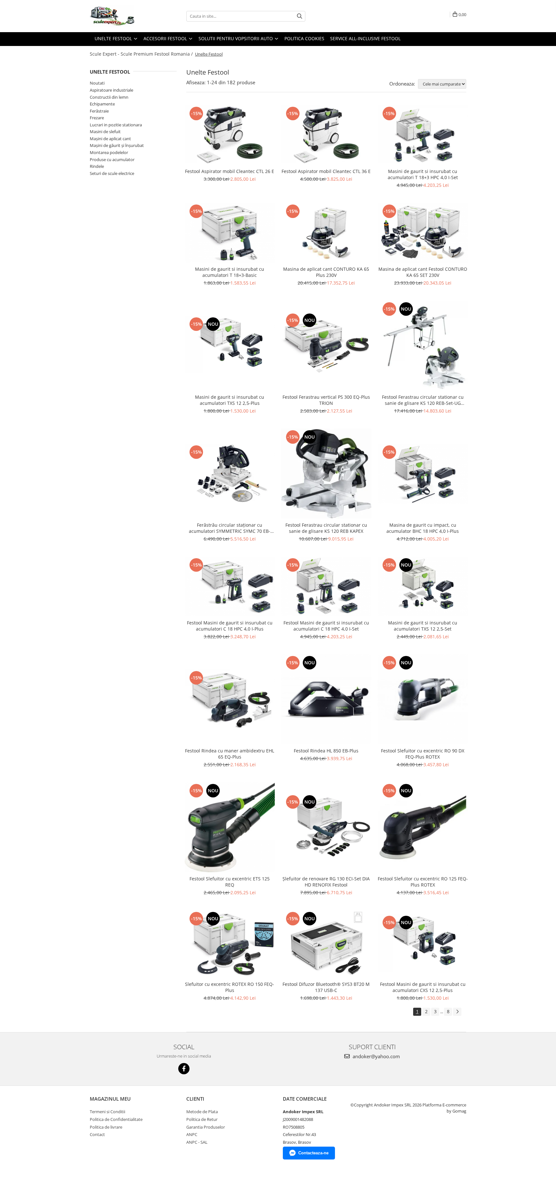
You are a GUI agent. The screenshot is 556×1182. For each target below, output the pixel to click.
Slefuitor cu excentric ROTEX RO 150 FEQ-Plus (229, 987)
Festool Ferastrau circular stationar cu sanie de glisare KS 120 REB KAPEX (326, 528)
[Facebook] (184, 1068)
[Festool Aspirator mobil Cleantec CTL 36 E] (326, 135)
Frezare (97, 118)
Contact (97, 1134)
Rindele (97, 166)
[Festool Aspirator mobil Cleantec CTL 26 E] (230, 135)
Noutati (97, 83)
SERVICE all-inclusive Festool (365, 38)
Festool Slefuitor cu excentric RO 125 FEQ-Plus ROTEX (423, 882)
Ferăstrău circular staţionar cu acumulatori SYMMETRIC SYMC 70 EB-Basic (229, 528)
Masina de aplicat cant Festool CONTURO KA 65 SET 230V (422, 272)
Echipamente (102, 104)
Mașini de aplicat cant (110, 138)
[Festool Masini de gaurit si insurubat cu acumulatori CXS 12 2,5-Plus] (423, 944)
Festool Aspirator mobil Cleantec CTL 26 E (229, 171)
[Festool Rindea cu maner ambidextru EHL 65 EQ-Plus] (230, 699)
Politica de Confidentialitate (116, 1119)
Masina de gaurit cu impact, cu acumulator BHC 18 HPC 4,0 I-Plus (422, 528)
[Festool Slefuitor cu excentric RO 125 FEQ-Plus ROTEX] (423, 827)
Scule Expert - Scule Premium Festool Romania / (142, 54)
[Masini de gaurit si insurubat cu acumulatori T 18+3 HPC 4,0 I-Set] (423, 135)
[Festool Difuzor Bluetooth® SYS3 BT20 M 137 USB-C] (326, 944)
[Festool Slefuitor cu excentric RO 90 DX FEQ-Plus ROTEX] (423, 699)
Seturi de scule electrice (112, 173)
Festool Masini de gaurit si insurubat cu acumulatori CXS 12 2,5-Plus (423, 987)
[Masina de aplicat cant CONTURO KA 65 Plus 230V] (326, 233)
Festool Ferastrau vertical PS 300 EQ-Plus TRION (326, 400)
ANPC (191, 1134)
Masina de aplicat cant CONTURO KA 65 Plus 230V (326, 272)
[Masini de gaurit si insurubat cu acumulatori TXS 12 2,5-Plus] (230, 346)
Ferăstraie (99, 111)
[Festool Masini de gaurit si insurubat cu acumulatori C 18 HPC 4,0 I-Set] (326, 586)
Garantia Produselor (205, 1127)
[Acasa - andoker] (122, 16)
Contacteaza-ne (313, 1152)
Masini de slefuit (105, 131)
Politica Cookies (304, 38)
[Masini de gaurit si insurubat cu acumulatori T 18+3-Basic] (230, 233)
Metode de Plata (202, 1111)
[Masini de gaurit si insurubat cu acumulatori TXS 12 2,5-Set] (423, 586)
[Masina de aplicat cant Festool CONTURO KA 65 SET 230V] (423, 233)
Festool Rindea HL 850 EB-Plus (326, 751)
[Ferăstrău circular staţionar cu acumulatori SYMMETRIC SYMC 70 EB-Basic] (230, 474)
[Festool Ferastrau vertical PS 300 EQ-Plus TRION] (326, 345)
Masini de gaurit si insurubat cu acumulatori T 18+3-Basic (229, 272)
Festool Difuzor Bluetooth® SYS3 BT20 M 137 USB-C (326, 987)
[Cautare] (299, 16)
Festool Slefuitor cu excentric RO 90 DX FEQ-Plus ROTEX (422, 754)
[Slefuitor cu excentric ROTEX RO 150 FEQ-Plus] (230, 944)
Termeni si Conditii (107, 1111)
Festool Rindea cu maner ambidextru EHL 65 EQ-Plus (229, 754)
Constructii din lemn (109, 97)
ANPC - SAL (197, 1142)
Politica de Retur (202, 1119)
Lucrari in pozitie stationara (116, 125)
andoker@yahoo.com (375, 1056)
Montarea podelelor (109, 152)
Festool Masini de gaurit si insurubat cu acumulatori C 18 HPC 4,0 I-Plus (230, 626)
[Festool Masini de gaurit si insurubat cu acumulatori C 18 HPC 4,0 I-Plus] (230, 586)
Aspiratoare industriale (111, 90)
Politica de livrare (106, 1127)
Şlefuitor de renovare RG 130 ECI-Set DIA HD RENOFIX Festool (326, 882)
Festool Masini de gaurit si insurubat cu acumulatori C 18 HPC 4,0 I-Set (326, 626)
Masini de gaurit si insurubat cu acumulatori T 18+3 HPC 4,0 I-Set (423, 174)
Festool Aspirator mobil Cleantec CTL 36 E (326, 171)
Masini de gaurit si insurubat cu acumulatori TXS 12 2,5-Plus (229, 400)
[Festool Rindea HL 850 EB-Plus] (326, 699)
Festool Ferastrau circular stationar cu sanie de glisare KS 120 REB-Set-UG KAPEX (423, 400)
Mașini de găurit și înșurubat (117, 145)
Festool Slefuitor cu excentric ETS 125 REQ (230, 882)
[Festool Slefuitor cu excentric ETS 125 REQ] (230, 827)
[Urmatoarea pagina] (457, 1012)
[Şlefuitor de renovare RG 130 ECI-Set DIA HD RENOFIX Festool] (326, 827)
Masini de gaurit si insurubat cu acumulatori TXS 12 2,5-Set (422, 626)
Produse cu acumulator (112, 159)
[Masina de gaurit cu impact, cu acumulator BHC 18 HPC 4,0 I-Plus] (423, 474)
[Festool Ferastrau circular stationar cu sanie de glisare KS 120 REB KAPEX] (326, 474)
